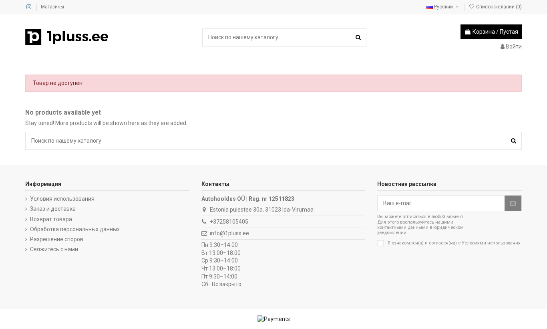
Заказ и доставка (53, 209)
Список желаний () (498, 7)
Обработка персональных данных (75, 229)
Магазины (52, 7)
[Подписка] (513, 203)
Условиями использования (491, 243)
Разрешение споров (56, 239)
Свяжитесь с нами (54, 249)
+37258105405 (229, 221)
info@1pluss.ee (229, 233)
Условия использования (62, 199)
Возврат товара (51, 219)
